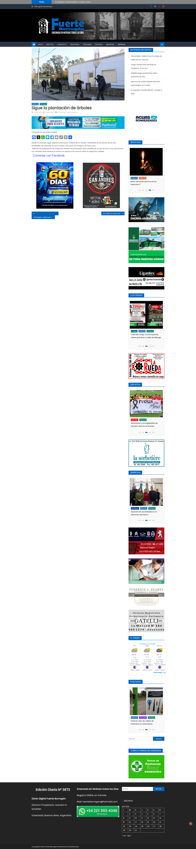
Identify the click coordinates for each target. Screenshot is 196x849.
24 (136, 826)
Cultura (135, 331)
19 (148, 822)
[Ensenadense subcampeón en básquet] (147, 404)
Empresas (121, 44)
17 (136, 822)
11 (141, 818)
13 (154, 818)
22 (124, 826)
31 (136, 830)
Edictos (50, 44)
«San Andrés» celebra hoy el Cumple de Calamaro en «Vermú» (79, 2)
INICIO (40, 44)
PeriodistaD (49, 112)
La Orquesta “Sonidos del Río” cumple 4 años (146, 92)
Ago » (129, 835)
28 (160, 826)
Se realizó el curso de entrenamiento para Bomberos (114, 213)
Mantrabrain (74, 847)
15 (124, 822)
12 (148, 818)
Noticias (35, 104)
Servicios (143, 178)
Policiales (87, 44)
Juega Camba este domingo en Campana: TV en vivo (143, 66)
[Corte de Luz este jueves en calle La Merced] (146, 162)
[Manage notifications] (190, 823)
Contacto (62, 44)
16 (130, 822)
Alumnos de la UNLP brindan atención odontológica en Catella (145, 83)
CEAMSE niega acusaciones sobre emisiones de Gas (144, 75)
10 (136, 818)
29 (124, 830)
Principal (43, 104)
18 (142, 822)
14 (160, 818)
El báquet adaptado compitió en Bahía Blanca (45, 217)
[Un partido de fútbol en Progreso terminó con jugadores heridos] (147, 701)
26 (148, 826)
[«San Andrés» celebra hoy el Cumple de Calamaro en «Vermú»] (147, 315)
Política (98, 44)
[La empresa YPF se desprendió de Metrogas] (147, 488)
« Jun (124, 835)
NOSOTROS (74, 44)
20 (154, 822)
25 (142, 826)
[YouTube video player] (57, 213)
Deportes (110, 44)
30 (130, 830)
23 (130, 826)
